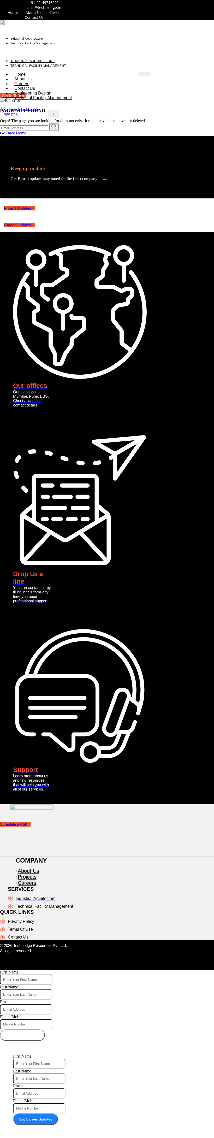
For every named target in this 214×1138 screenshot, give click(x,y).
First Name (9, 972)
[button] (75, 52)
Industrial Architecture (26, 38)
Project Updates (17, 208)
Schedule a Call (13, 824)
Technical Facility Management (32, 43)
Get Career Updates (35, 1119)
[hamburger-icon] (145, 74)
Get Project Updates (22, 1035)
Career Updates (17, 225)
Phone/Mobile (11, 1017)
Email (5, 1002)
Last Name (9, 987)
